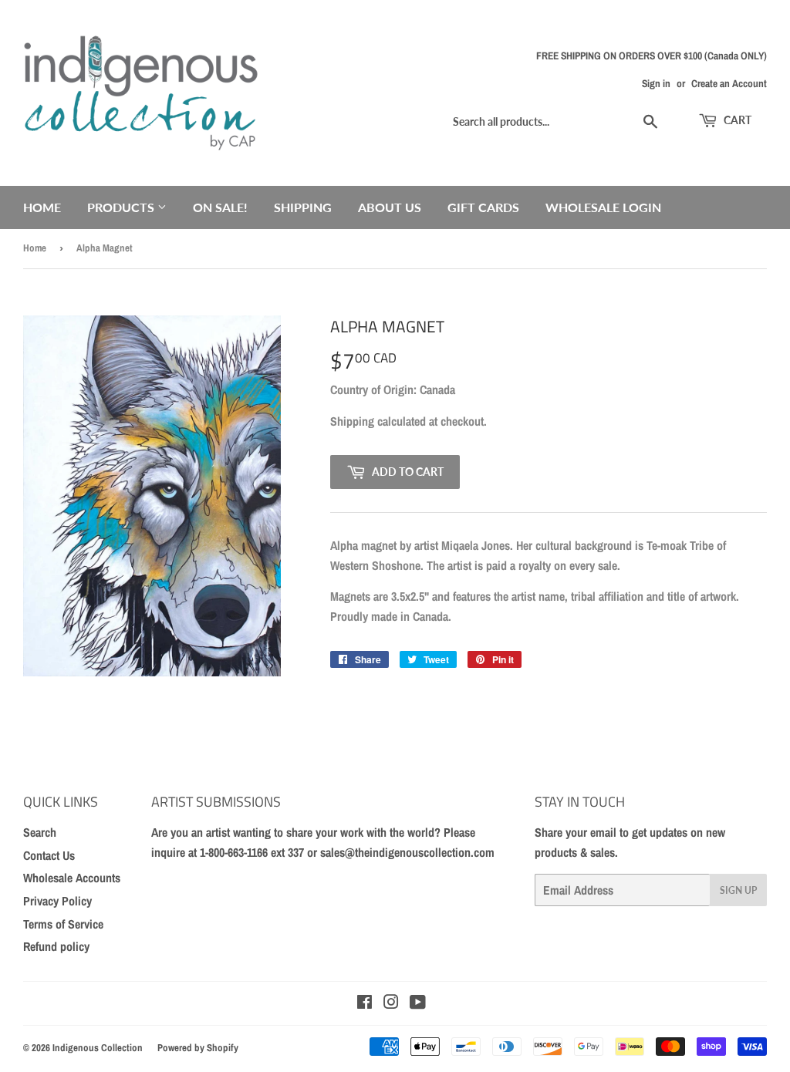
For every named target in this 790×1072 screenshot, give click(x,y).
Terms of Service (63, 923)
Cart (736, 119)
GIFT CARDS (483, 207)
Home (42, 207)
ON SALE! (220, 207)
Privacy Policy (57, 900)
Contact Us (49, 855)
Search (39, 832)
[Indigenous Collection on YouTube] (418, 1003)
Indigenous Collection (97, 1047)
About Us (389, 207)
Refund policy (56, 946)
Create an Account (729, 83)
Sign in (656, 83)
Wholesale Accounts (71, 877)
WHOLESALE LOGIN (603, 207)
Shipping (303, 207)
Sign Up (738, 890)
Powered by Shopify (197, 1047)
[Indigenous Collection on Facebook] (364, 1003)
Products (122, 207)
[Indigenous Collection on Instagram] (391, 1003)
